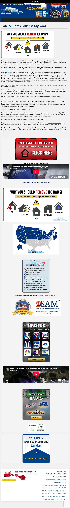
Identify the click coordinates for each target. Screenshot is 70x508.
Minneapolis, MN (57, 476)
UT (45, 491)
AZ (43, 499)
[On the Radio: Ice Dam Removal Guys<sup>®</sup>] (36, 404)
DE (59, 499)
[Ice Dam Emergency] (9, 479)
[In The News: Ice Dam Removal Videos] (36, 342)
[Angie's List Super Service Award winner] (66, 14)
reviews (54, 295)
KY (61, 499)
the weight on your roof (54, 123)
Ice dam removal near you (50, 485)
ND (43, 496)
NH (59, 491)
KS (46, 499)
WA (51, 496)
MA (51, 491)
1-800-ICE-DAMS (51, 474)
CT (54, 491)
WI (48, 493)
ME (62, 491)
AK (65, 496)
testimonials (44, 295)
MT (60, 496)
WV (65, 499)
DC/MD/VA (54, 499)
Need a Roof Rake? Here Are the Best (36, 182)
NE (48, 496)
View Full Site (35, 1)
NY (43, 493)
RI (56, 491)
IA (62, 496)
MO (49, 499)
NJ (46, 493)
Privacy (48, 479)
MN (65, 488)
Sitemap (58, 479)
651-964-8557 (62, 474)
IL (50, 493)
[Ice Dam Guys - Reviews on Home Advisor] (44, 7)
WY (57, 496)
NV (59, 493)
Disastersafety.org (6, 72)
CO (62, 493)
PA (54, 496)
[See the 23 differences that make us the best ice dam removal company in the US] (36, 275)
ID (48, 491)
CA (56, 493)
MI (65, 493)
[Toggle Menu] (66, 20)
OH (54, 493)
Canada (63, 502)
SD (45, 496)
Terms (53, 479)
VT (65, 491)
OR (43, 491)
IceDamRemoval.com (60, 482)
